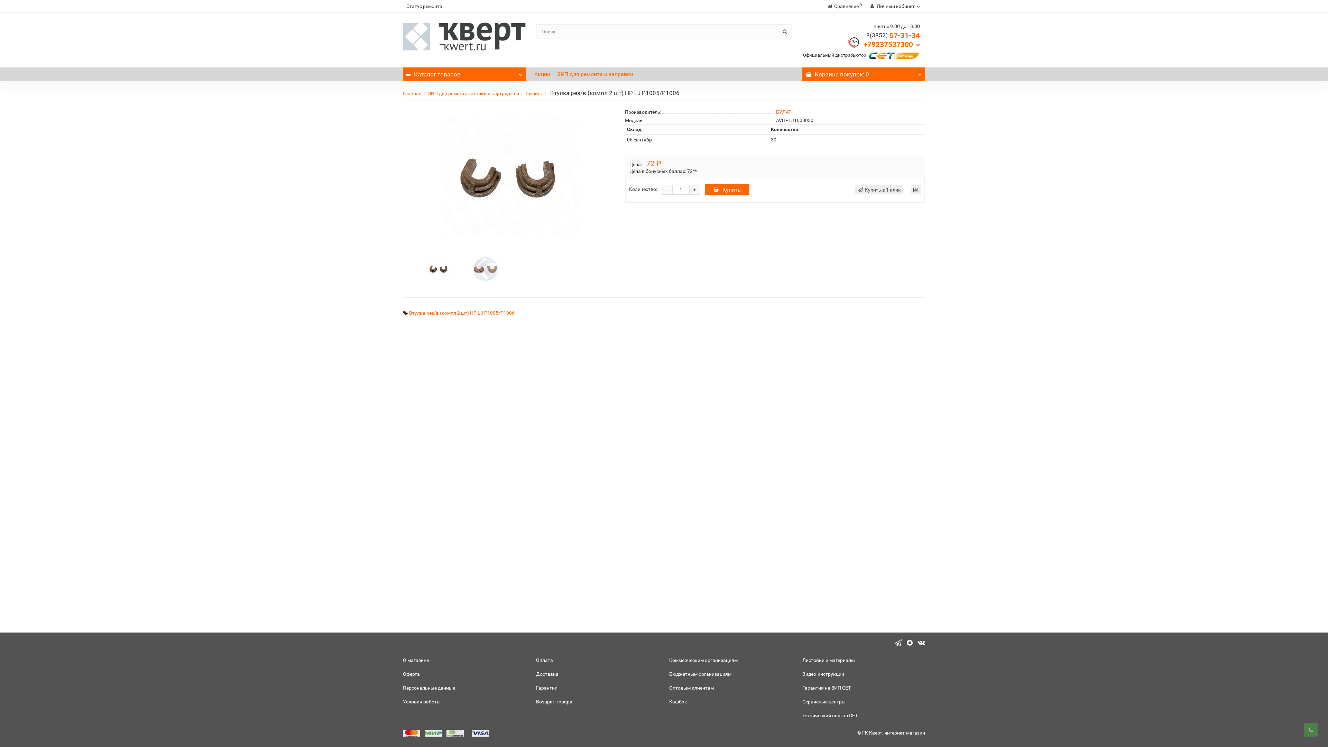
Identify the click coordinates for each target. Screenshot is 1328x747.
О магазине (416, 660)
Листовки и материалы (828, 660)
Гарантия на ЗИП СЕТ (826, 688)
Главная (412, 93)
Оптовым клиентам (691, 688)
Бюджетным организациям (700, 674)
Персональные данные (429, 688)
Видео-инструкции (823, 674)
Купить (731, 189)
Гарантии (546, 688)
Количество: (643, 189)
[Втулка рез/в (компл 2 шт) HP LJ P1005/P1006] (438, 268)
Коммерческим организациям (703, 660)
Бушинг (534, 93)
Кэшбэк (678, 701)
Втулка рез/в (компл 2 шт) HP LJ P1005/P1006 (462, 313)
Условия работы (422, 701)
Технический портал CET (830, 715)
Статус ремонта (424, 6)
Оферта (411, 674)
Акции (542, 74)
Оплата (544, 660)
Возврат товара (554, 701)
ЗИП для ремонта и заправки (595, 74)
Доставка (547, 674)
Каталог (437, 74)
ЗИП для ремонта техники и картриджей (473, 93)
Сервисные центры (824, 701)
